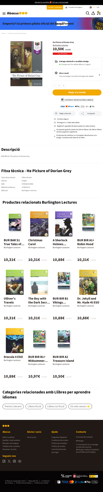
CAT (94, 7)
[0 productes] (98, 14)
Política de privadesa (59, 443)
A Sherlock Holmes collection (60, 244)
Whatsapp (80, 441)
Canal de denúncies (59, 449)
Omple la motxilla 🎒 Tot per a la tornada (51, 2)
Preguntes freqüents (59, 437)
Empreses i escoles (9, 449)
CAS (98, 7)
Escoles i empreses (55, 7)
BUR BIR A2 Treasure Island (63, 359)
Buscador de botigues (11, 443)
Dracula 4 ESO (13, 357)
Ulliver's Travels (9, 300)
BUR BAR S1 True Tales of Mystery (12, 244)
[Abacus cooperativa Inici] (18, 15)
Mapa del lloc (33, 481)
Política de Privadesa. (88, 452)
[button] (93, 13)
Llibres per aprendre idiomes (17, 33)
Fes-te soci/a (31, 437)
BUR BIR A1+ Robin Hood (85, 242)
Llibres (3, 33)
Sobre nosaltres (8, 437)
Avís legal (55, 452)
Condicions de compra (60, 440)
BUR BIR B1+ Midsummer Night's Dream (38, 361)
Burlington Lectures (60, 45)
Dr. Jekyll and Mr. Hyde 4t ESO (88, 300)
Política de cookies (58, 446)
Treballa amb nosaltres (11, 446)
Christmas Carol (35, 242)
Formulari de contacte (84, 437)
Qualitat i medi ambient (11, 440)
